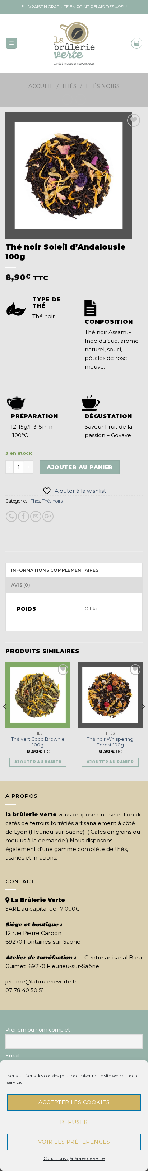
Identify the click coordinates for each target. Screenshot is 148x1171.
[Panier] (136, 43)
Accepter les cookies (74, 1102)
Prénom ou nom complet (37, 1030)
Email (12, 1055)
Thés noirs (102, 86)
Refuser (74, 1122)
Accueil (40, 86)
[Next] (143, 721)
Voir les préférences (74, 1141)
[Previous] (5, 721)
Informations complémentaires (55, 570)
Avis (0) (20, 585)
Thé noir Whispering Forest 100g (110, 742)
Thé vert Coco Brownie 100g (38, 742)
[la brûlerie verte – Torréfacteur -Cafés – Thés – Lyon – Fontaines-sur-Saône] (74, 43)
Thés (69, 86)
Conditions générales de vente (74, 1158)
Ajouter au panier (80, 467)
